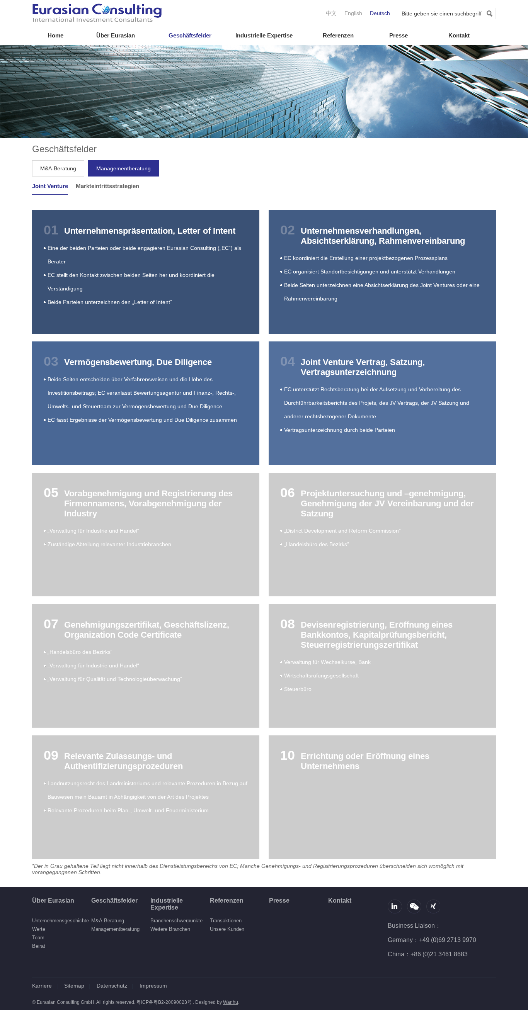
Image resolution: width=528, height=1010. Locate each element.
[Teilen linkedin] (395, 906)
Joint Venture (50, 186)
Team (38, 937)
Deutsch (380, 13)
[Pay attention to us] (414, 906)
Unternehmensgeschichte (60, 920)
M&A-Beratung (58, 168)
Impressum (153, 986)
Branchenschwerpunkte (176, 920)
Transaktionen (226, 920)
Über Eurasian (115, 35)
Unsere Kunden (227, 929)
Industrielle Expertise (264, 35)
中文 (331, 13)
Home (55, 35)
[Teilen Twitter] (433, 906)
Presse (398, 35)
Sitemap (74, 986)
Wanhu (230, 1002)
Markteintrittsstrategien (107, 186)
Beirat (38, 946)
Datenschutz (112, 986)
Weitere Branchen (170, 929)
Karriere (42, 986)
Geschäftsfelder (190, 35)
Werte (38, 929)
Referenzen (338, 35)
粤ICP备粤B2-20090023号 (164, 1002)
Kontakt (459, 35)
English (353, 13)
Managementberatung (123, 168)
